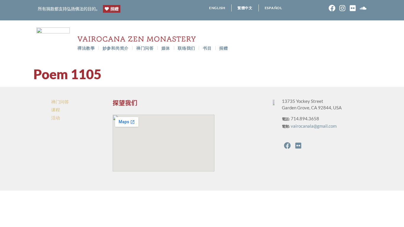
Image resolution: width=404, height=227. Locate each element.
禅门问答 (145, 48)
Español (273, 8)
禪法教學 (86, 48)
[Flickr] (352, 8)
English (217, 8)
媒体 (165, 48)
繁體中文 (245, 8)
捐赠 (223, 48)
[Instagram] (342, 8)
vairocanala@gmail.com (314, 126)
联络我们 (186, 48)
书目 (207, 48)
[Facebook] (332, 8)
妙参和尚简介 (116, 48)
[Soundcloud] (363, 8)
